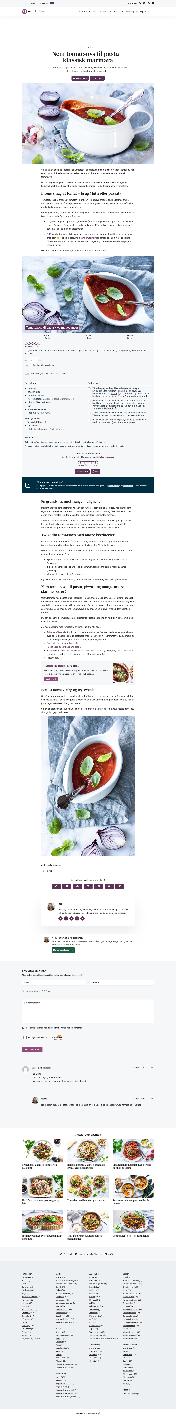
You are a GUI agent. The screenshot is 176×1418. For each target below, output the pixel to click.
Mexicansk (129, 1377)
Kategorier (27, 1274)
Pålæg (60, 1345)
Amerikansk (129, 1348)
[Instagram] (144, 3)
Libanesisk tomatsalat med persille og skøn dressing (132, 1166)
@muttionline (113, 486)
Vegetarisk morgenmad (67, 1322)
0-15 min (94, 1348)
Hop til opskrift (81, 78)
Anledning (130, 11)
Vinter (127, 1329)
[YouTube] (153, 3)
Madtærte (27, 1306)
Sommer (128, 1306)
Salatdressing (62, 1348)
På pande (27, 1319)
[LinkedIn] (88, 886)
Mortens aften (96, 1316)
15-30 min (95, 1351)
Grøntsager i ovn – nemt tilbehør (131, 1235)
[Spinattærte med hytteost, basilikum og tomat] (42, 1221)
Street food (28, 1329)
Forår (127, 1290)
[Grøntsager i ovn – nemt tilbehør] (133, 1221)
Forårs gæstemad (132, 1300)
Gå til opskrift (51, 679)
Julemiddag (95, 1310)
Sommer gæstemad (132, 1322)
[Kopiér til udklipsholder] (119, 886)
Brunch (60, 1287)
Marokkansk (129, 1371)
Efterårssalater (131, 1287)
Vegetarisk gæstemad (67, 1393)
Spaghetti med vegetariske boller (63, 643)
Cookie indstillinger (131, 1393)
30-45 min (95, 1355)
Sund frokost (63, 1316)
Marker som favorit (63, 950)
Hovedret (62, 1342)
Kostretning (61, 1374)
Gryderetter (28, 1290)
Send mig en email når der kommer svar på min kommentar (53, 1028)
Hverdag (95, 1300)
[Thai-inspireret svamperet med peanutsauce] (88, 1221)
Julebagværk (96, 1306)
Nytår (93, 1319)
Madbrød (27, 1303)
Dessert (61, 1332)
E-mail (95, 982)
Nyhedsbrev (46, 3)
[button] (26, 343)
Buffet (93, 1277)
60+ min (94, 1361)
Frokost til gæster (98, 1284)
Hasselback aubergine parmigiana (64, 647)
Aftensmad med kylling (67, 1281)
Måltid (95, 11)
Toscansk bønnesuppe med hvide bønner (131, 1201)
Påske (93, 1322)
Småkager (28, 1326)
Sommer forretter (131, 1316)
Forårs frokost (130, 1297)
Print (97, 472)
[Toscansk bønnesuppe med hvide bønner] (133, 1186)
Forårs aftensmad (132, 1293)
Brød (25, 1284)
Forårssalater (130, 1303)
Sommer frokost (131, 1319)
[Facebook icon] (60, 918)
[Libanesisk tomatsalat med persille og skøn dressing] (133, 1151)
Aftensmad (62, 1277)
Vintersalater (130, 1338)
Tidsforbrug (94, 1345)
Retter (106, 11)
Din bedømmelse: (30, 991)
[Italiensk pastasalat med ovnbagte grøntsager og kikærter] (88, 1151)
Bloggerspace (91, 1413)
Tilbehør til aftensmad (66, 1364)
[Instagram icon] (71, 918)
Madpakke (62, 1297)
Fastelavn (94, 1281)
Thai (126, 1384)
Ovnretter (28, 1316)
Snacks (60, 1306)
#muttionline (128, 486)
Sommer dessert (131, 1313)
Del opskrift (98, 78)
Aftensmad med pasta (66, 1284)
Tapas (93, 1329)
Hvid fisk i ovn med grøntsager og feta (40, 1201)
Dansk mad (129, 1355)
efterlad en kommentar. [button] (104, 457)
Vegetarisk (62, 1387)
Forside (25, 3)
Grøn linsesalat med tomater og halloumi (39, 1166)
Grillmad (94, 1290)
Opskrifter (83, 11)
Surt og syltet (63, 1358)
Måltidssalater (29, 1310)
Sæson (117, 11)
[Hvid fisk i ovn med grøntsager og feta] (42, 1186)
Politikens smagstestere (87, 238)
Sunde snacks (63, 1313)
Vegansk (61, 1380)
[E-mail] (109, 886)
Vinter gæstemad (131, 1335)
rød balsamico (40, 429)
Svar (151, 1068)
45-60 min (95, 1358)
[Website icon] (66, 918)
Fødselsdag (95, 1287)
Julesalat (94, 1313)
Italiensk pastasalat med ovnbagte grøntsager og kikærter (86, 1166)
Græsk (127, 1361)
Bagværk (28, 1277)
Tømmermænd (97, 1332)
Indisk (127, 1364)
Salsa (59, 1351)
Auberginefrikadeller (57, 632)
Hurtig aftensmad (64, 1293)
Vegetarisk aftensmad (67, 1390)
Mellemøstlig (130, 1374)
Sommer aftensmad (133, 1310)
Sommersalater (131, 1326)
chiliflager (38, 422)
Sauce (59, 1355)
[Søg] (153, 12)
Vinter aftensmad (132, 1332)
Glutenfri (60, 1377)
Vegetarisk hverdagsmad (68, 1396)
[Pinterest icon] (77, 918)
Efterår (127, 1277)
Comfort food (29, 1287)
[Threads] (98, 886)
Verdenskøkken (130, 1345)
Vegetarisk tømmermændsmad (103, 1338)
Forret (60, 1339)
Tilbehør (61, 1361)
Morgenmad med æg (65, 1303)
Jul (92, 1303)
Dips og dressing (64, 1335)
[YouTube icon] (82, 918)
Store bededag (96, 1326)
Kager (26, 1293)
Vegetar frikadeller (65, 1384)
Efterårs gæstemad (132, 1284)
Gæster (94, 1297)
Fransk (127, 1358)
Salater (26, 1322)
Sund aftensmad (64, 1310)
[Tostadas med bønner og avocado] (88, 1186)
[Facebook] (140, 3)
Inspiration (144, 11)
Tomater (47, 871)
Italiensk (128, 1367)
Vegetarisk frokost (65, 1319)
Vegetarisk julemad (98, 1335)
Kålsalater (28, 1300)
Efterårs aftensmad (132, 1281)
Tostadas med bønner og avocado (86, 1200)
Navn (27, 982)
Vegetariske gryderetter (33, 1338)
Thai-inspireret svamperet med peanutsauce (84, 1237)
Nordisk (127, 1380)
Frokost (60, 1290)
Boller (26, 1281)
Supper (26, 1332)
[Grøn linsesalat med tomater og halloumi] (42, 1151)
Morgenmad (62, 1300)
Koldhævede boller (31, 1297)
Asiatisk (128, 1351)
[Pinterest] (149, 3)
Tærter (26, 1335)
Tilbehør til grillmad (65, 1367)
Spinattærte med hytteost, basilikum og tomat (42, 1237)
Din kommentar (32, 1003)
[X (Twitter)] (66, 886)
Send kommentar (32, 1049)
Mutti (33, 3)
